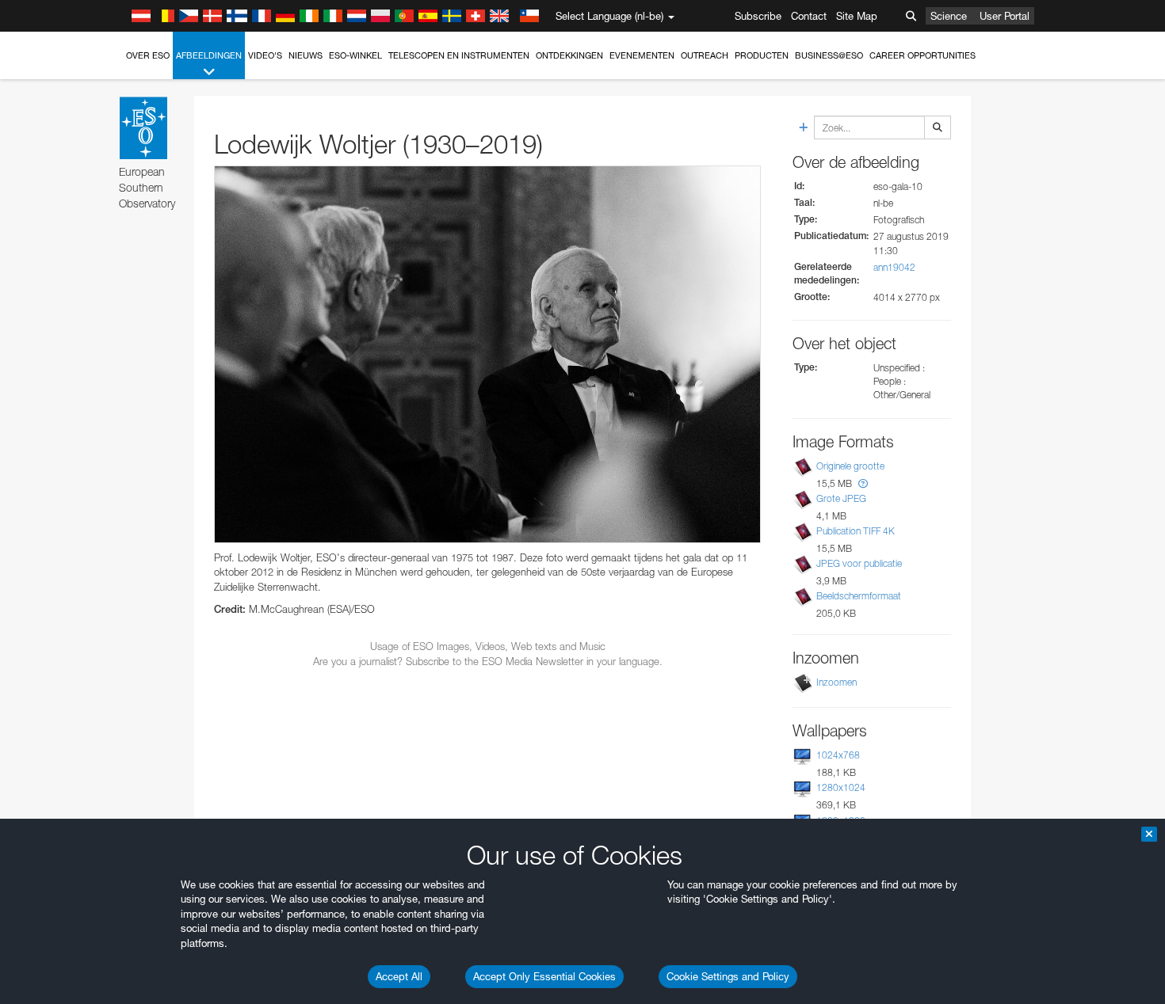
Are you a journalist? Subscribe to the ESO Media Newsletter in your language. (488, 661)
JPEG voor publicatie (859, 563)
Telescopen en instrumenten (458, 55)
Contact (809, 16)
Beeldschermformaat (858, 596)
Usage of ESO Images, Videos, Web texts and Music (487, 646)
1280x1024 (840, 787)
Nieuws (305, 55)
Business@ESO (829, 55)
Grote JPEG (841, 498)
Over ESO (148, 55)
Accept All (399, 976)
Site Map (856, 16)
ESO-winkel (355, 55)
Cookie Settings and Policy (728, 976)
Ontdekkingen (569, 55)
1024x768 (838, 755)
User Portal (1004, 16)
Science (948, 16)
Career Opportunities (922, 55)
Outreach (704, 55)
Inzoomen (836, 682)
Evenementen (641, 55)
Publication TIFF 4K (855, 531)
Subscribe (758, 16)
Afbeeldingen (209, 55)
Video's (265, 55)
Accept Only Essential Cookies (544, 976)
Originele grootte (850, 466)
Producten (762, 55)
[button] (863, 483)
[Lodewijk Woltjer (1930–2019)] (487, 354)
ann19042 (894, 267)
